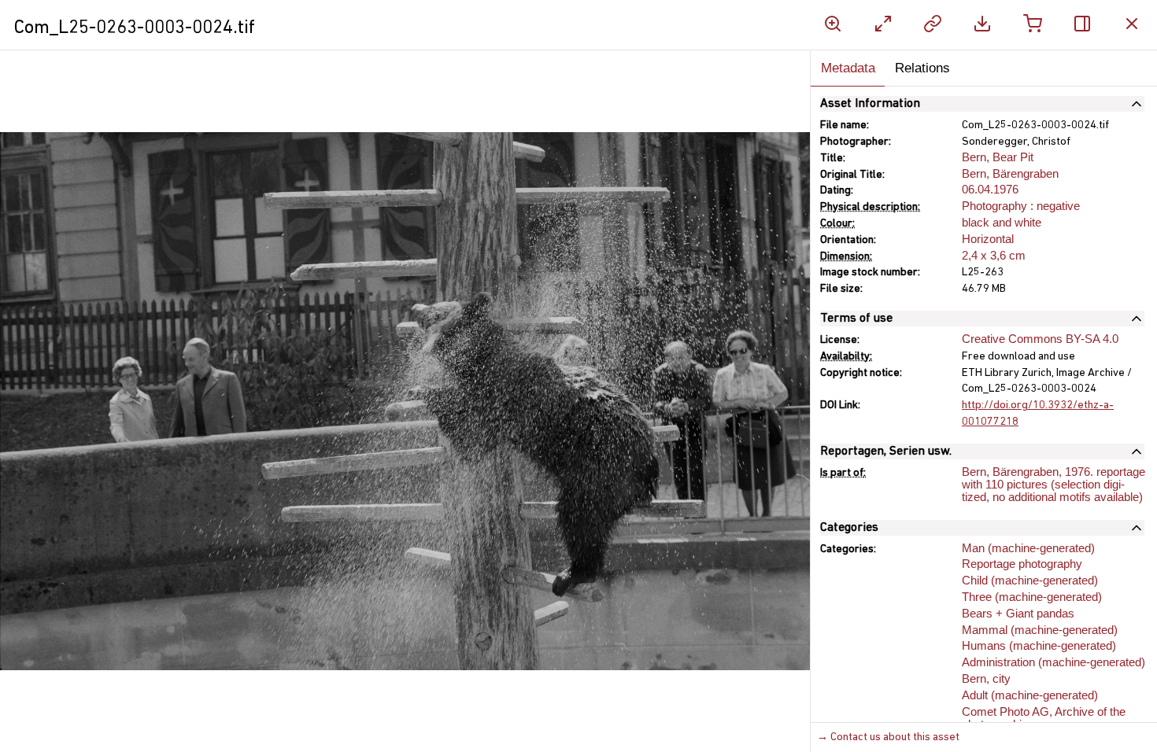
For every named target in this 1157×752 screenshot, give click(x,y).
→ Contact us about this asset (888, 737)
